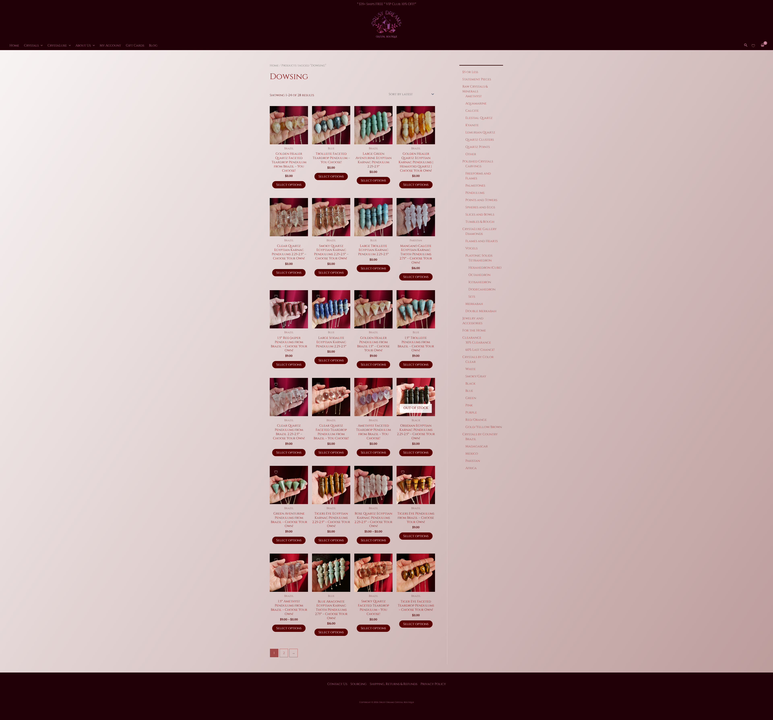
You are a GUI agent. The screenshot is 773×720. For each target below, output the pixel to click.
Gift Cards (135, 45)
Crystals (31, 45)
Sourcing (358, 684)
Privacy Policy (433, 684)
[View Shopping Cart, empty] (762, 45)
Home (14, 45)
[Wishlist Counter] (753, 45)
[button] (41, 45)
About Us (83, 45)
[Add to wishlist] (275, 112)
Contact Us (337, 684)
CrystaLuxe (57, 45)
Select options (289, 185)
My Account (110, 45)
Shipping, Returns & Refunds (393, 684)
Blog (153, 45)
